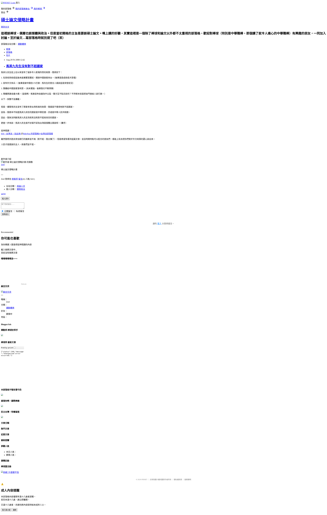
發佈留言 (5, 214)
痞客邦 (15, 179)
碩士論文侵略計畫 (17, 20)
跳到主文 (5, 27)
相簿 (8, 49)
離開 (14, 510)
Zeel (3, 164)
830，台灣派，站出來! (11, 134)
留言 (20, 179)
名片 (8, 55)
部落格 (9, 52)
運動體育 (22, 44)
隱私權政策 (178, 479)
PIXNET (144, 479)
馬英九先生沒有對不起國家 (24, 66)
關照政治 (21, 189)
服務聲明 (187, 479)
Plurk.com (23, 284)
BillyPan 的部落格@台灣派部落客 (38, 134)
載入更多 (5, 199)
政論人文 (21, 186)
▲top (3, 194)
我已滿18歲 (6, 510)
